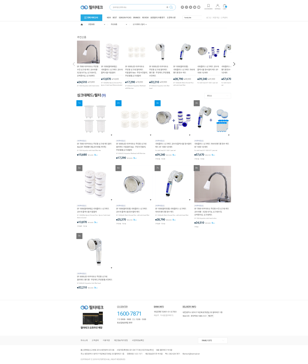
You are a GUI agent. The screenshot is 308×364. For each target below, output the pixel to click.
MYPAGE (217, 9)
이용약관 (106, 340)
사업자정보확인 (138, 340)
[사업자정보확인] (147, 350)
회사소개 (84, 340)
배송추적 (210, 316)
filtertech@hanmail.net (191, 354)
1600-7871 (129, 313)
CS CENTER (122, 306)
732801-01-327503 (168, 312)
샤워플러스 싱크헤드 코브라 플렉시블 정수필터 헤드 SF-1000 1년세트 (208, 69)
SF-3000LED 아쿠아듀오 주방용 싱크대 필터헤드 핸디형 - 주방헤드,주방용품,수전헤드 (159, 71)
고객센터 (224, 18)
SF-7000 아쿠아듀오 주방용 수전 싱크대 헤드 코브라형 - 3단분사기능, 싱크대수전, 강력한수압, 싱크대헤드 (87, 71)
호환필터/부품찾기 (157, 17)
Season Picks (125, 17)
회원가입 (216, 18)
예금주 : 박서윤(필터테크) (163, 315)
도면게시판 (171, 17)
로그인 (208, 18)
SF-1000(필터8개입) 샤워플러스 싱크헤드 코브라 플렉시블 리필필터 (112, 69)
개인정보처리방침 (121, 340)
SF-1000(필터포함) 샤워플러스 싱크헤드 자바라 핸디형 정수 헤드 (184, 69)
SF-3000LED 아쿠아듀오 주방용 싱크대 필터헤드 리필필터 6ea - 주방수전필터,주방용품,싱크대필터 (136, 71)
